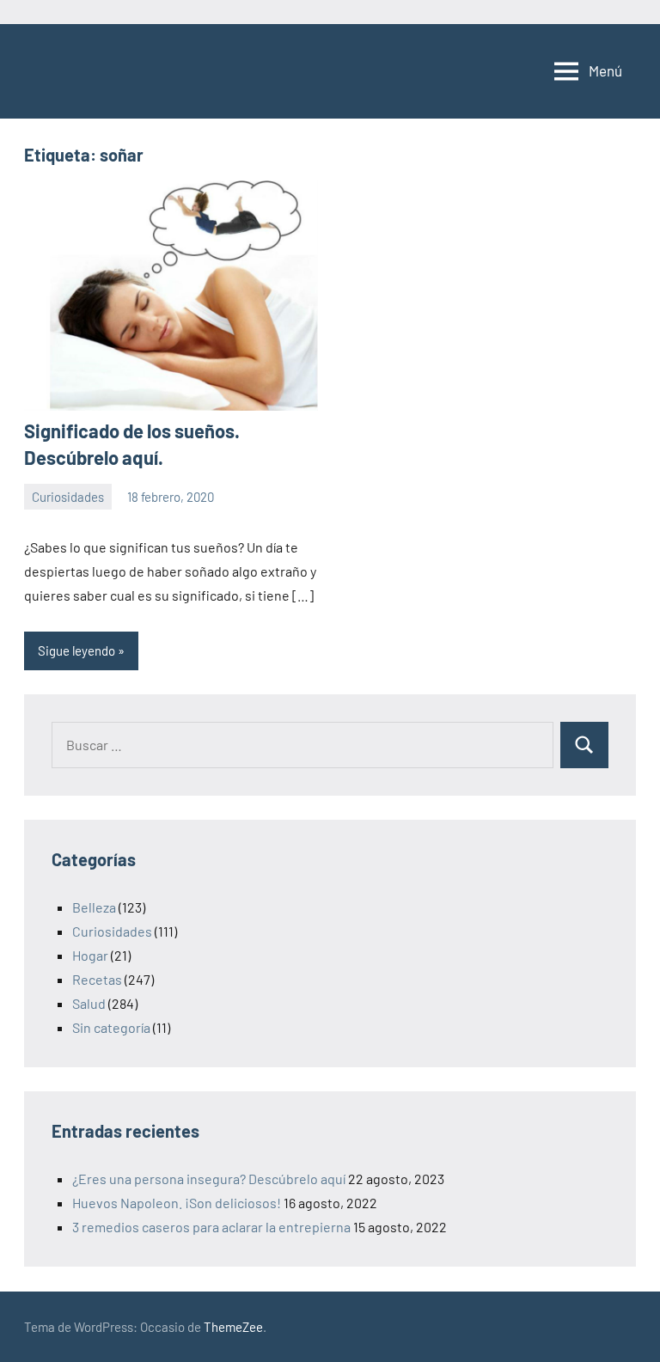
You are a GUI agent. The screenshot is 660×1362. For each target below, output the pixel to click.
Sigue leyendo (76, 650)
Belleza (94, 907)
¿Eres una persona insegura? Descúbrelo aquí (208, 1178)
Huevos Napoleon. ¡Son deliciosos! (176, 1202)
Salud (89, 1003)
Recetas (97, 979)
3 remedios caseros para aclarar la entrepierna (211, 1226)
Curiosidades (68, 496)
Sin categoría (111, 1027)
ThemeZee (233, 1327)
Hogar (90, 955)
